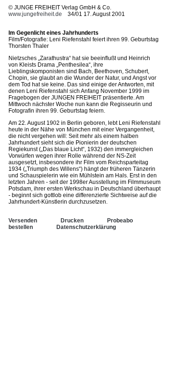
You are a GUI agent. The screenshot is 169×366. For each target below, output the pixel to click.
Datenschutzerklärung (86, 227)
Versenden (22, 220)
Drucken (72, 220)
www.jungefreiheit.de (35, 14)
